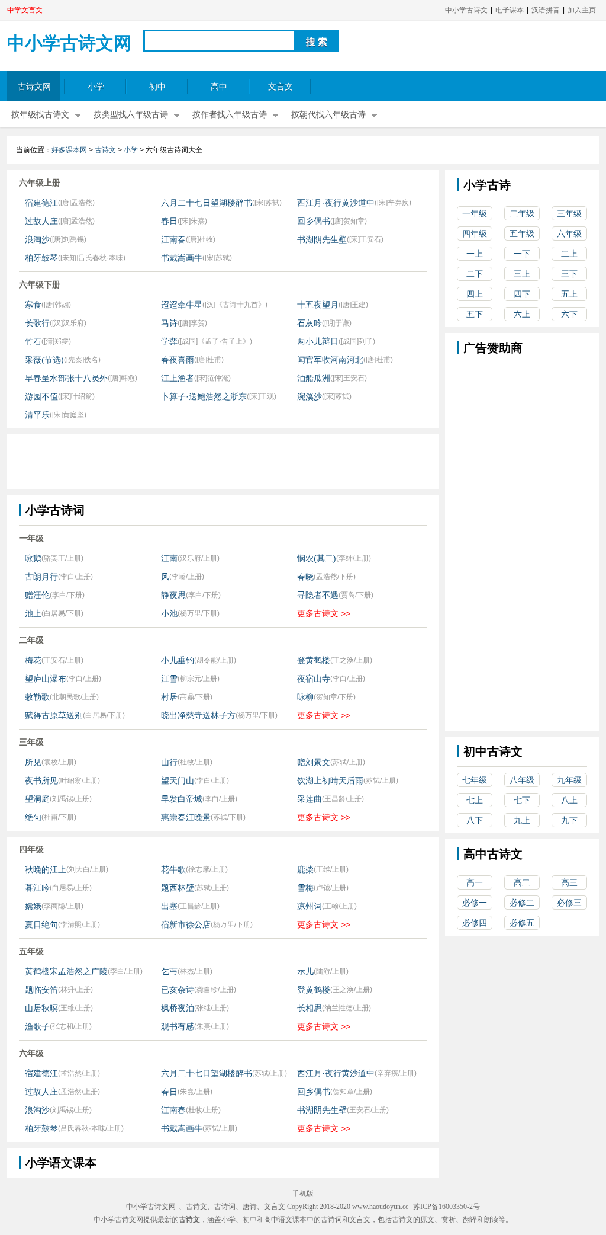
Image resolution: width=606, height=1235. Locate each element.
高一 (474, 882)
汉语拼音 (545, 10)
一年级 (474, 213)
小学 (96, 86)
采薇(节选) (44, 359)
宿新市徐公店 (186, 924)
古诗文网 (34, 86)
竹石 (33, 341)
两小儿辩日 (318, 341)
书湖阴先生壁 (322, 239)
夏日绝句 (41, 924)
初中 (157, 86)
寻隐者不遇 (318, 595)
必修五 (522, 922)
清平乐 (37, 415)
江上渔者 (177, 378)
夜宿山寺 (313, 678)
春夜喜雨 (177, 359)
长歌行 (37, 323)
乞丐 (169, 971)
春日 (169, 221)
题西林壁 (177, 887)
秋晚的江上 (45, 869)
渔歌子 (37, 1026)
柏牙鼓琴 (41, 258)
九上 (522, 820)
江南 (169, 558)
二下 (474, 274)
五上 (569, 294)
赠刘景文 (313, 762)
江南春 (173, 239)
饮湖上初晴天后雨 (330, 780)
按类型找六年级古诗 (131, 114)
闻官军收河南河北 (330, 359)
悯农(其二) (316, 558)
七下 (522, 800)
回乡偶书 (313, 221)
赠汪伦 (37, 595)
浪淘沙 (37, 239)
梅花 (33, 660)
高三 (569, 882)
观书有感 (177, 1026)
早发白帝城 (181, 799)
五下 (474, 314)
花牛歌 (173, 869)
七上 (474, 800)
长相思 (309, 1008)
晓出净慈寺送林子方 (198, 715)
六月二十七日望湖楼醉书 (206, 202)
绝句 (33, 817)
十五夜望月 (318, 304)
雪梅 (305, 887)
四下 (522, 294)
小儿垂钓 (177, 660)
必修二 (522, 902)
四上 (474, 294)
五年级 (522, 233)
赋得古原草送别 (54, 715)
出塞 (169, 906)
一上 (474, 253)
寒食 (33, 304)
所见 (33, 762)
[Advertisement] (222, 461)
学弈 (169, 341)
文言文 (280, 86)
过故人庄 (41, 221)
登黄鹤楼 (313, 660)
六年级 (569, 233)
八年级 (522, 780)
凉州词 (309, 906)
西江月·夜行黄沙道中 (336, 202)
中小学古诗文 (466, 10)
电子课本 (509, 10)
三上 (522, 274)
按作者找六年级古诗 (229, 114)
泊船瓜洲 (313, 378)
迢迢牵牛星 (181, 304)
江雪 (169, 678)
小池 (169, 613)
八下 (474, 820)
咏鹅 (33, 558)
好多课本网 (69, 150)
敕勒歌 (37, 697)
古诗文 (105, 150)
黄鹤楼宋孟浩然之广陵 (66, 971)
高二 (522, 882)
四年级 (474, 233)
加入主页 (582, 10)
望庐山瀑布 (45, 678)
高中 (219, 86)
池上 (33, 613)
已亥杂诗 (177, 989)
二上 (569, 253)
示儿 (305, 971)
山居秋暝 (41, 1008)
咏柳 (305, 697)
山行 (169, 762)
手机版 (303, 1193)
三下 (569, 274)
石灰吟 (309, 323)
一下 (522, 253)
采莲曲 (309, 799)
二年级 (522, 213)
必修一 (474, 902)
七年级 (474, 780)
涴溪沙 (309, 396)
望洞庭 (37, 799)
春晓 (305, 576)
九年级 (569, 780)
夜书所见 (41, 780)
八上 (569, 800)
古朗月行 (41, 576)
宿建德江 (41, 202)
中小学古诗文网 (69, 43)
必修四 (474, 922)
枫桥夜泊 (177, 1008)
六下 (569, 314)
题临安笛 (41, 989)
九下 (569, 820)
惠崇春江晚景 (186, 817)
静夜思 (173, 595)
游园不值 (41, 396)
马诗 (169, 323)
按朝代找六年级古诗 (328, 114)
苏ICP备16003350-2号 (446, 1206)
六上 (522, 314)
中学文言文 (25, 10)
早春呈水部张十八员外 (66, 378)
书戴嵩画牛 (181, 258)
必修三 (569, 902)
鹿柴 (305, 869)
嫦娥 (33, 906)
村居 (169, 697)
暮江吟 (37, 887)
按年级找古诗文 (40, 114)
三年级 (569, 213)
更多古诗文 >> (323, 613)
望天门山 (177, 780)
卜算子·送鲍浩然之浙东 (204, 396)
